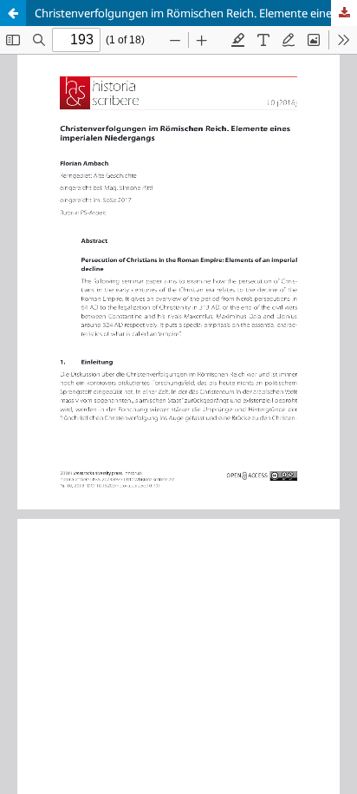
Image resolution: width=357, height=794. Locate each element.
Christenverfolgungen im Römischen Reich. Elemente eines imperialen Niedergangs (196, 13)
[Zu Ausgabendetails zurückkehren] (13, 13)
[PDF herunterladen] (344, 13)
